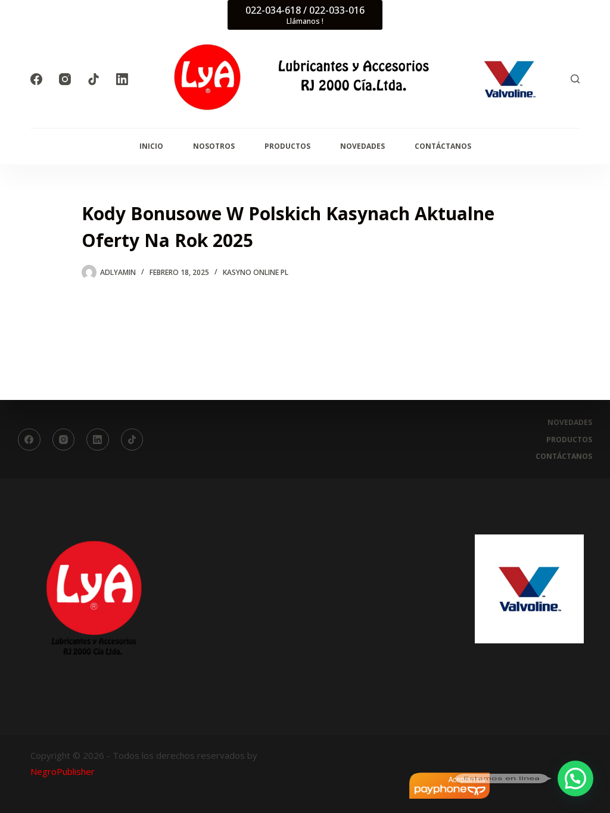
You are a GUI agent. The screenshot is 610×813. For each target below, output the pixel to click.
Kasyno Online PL (255, 272)
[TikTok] (93, 79)
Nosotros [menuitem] (214, 146)
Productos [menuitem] (287, 146)
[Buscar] (575, 78)
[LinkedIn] (122, 79)
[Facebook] (36, 79)
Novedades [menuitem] (362, 146)
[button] (575, 778)
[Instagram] (65, 79)
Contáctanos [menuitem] (443, 146)
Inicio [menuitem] (151, 146)
